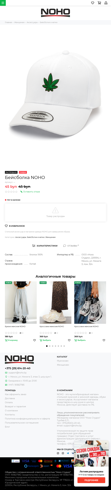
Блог (7, 426)
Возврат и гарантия (15, 406)
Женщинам (50, 237)
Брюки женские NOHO (15, 326)
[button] (47, 346)
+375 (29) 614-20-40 (17, 368)
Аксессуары (20, 237)
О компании (11, 410)
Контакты (10, 414)
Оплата (9, 402)
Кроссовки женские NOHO (52, 326)
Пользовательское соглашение (22, 422)
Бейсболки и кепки (36, 237)
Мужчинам (62, 361)
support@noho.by (18, 372)
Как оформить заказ (15, 394)
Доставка (10, 398)
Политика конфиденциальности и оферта (27, 418)
